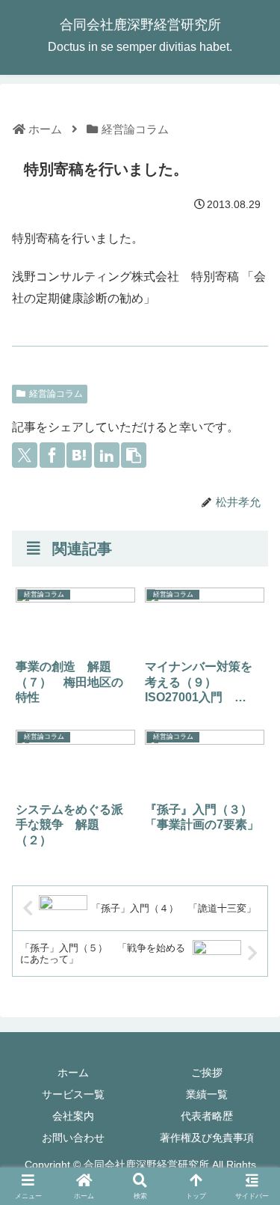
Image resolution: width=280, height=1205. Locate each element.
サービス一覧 (73, 1094)
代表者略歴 (207, 1116)
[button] (133, 455)
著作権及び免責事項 (207, 1138)
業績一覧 (207, 1094)
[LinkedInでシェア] (106, 455)
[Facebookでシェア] (52, 455)
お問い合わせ (73, 1138)
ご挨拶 (207, 1073)
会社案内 (73, 1116)
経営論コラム (56, 393)
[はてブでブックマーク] (79, 455)
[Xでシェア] (24, 455)
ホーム (73, 1073)
